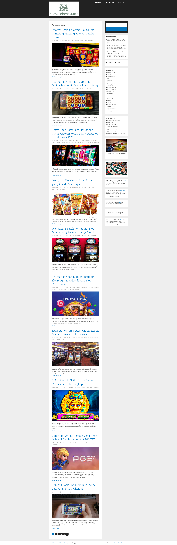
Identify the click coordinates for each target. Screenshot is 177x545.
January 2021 (110, 102)
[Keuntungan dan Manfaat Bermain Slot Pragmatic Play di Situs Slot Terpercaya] (75, 304)
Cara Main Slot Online (112, 126)
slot (125, 180)
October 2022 (110, 91)
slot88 (119, 211)
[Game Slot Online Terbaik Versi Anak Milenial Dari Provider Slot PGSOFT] (75, 458)
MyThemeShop (117, 543)
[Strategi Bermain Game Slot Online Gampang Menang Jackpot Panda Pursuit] (75, 55)
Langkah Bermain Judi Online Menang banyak (60, 543)
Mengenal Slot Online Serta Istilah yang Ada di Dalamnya (116, 52)
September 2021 (111, 95)
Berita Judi (77, 140)
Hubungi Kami (110, 2)
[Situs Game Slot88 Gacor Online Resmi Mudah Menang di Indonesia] (75, 354)
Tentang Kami (98, 2)
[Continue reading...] (57, 77)
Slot (121, 219)
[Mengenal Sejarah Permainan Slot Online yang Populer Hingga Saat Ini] (75, 250)
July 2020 (109, 110)
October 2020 (111, 106)
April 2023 (109, 80)
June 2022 (110, 93)
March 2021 (110, 98)
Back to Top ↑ (124, 543)
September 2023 (111, 76)
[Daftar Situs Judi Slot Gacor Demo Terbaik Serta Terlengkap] (75, 405)
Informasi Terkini (84, 142)
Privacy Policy (122, 2)
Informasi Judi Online (74, 142)
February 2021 (111, 100)
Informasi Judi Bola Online (62, 142)
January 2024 (110, 74)
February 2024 (111, 72)
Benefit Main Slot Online (79, 88)
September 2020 (111, 108)
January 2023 (110, 85)
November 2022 (111, 89)
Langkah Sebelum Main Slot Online (116, 133)
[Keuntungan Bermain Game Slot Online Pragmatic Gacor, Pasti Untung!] (75, 103)
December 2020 (111, 104)
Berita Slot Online (78, 40)
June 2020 (110, 111)
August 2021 (110, 97)
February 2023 (111, 83)
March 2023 (110, 82)
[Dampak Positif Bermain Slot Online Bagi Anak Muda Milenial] (75, 506)
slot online (122, 190)
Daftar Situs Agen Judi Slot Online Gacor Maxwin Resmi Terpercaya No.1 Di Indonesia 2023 (75, 133)
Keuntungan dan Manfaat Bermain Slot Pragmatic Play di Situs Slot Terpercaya (73, 280)
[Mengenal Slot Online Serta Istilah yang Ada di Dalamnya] (75, 203)
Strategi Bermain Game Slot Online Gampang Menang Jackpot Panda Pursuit (73, 33)
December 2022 (111, 87)
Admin (56, 40)
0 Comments (89, 40)
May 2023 (109, 78)
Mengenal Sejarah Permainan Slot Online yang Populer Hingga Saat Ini (116, 55)
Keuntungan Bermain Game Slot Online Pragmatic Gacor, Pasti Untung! (117, 44)
